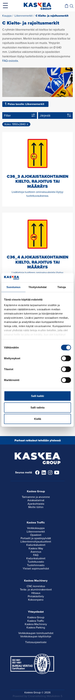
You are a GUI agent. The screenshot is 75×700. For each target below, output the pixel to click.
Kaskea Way (36, 548)
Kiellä (37, 418)
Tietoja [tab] (61, 287)
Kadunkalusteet (35, 545)
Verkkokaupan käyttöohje (35, 636)
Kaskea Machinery (36, 624)
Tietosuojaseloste (36, 642)
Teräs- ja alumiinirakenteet (36, 589)
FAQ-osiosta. (10, 61)
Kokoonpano (35, 599)
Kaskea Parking (36, 627)
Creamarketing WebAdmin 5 (45, 696)
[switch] (66, 358)
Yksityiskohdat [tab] (37, 287)
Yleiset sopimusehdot (36, 568)
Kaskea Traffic (35, 621)
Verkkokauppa (35, 528)
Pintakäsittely (36, 596)
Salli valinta (37, 407)
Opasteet (35, 535)
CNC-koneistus (36, 586)
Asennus (36, 552)
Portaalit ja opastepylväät (36, 538)
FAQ (35, 555)
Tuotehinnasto (35, 565)
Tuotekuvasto (36, 562)
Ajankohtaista (36, 504)
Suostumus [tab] (13, 287)
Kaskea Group (35, 617)
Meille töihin (35, 507)
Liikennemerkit (36, 531)
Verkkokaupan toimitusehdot (35, 633)
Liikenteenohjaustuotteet (35, 541)
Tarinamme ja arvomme (36, 497)
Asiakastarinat (35, 500)
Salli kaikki (37, 395)
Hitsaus (35, 593)
